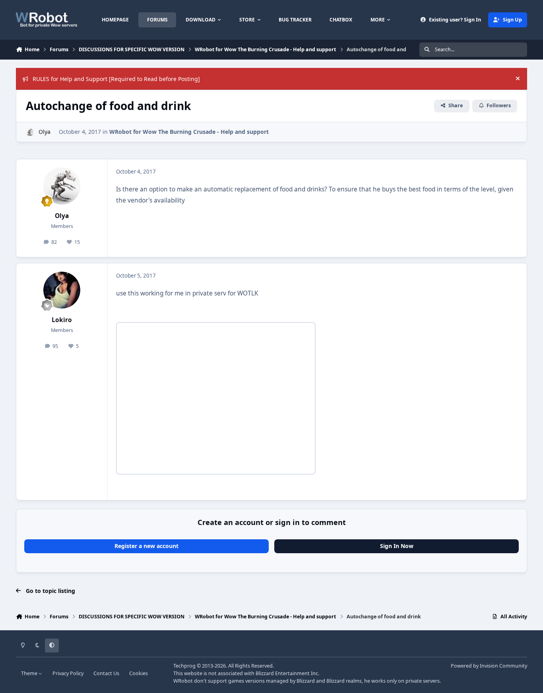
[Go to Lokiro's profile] (62, 290)
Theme (30, 673)
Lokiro (62, 320)
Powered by (489, 665)
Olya (44, 131)
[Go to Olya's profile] (30, 132)
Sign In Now (396, 546)
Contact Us (106, 673)
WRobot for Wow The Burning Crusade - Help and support (189, 131)
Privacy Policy (67, 673)
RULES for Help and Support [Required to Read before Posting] (116, 79)
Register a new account (146, 546)
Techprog (184, 665)
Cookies (138, 673)
